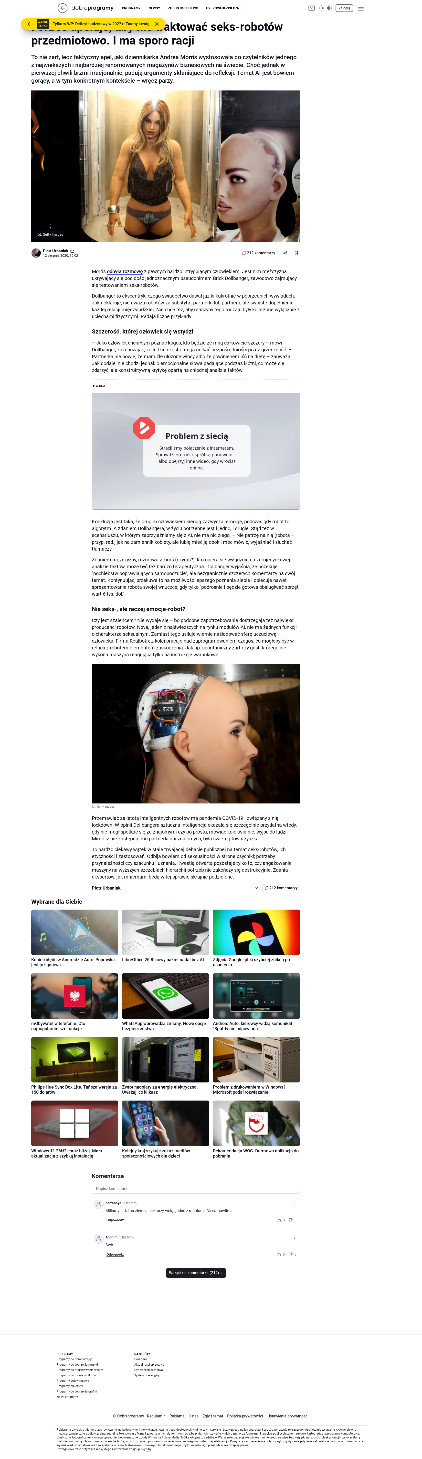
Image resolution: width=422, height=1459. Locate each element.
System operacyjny (146, 1375)
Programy (131, 8)
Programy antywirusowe (73, 1380)
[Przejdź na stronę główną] (63, 11)
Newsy (154, 8)
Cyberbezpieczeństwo (148, 1370)
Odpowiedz (115, 1220)
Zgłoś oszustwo (183, 8)
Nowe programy (67, 1397)
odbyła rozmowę (125, 271)
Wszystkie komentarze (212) (194, 1272)
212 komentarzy (261, 253)
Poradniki (140, 1359)
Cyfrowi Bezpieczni (223, 8)
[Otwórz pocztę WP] (312, 8)
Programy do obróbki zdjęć (74, 1359)
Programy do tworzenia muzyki (77, 1364)
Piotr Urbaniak (55, 251)
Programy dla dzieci (70, 1386)
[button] (325, 8)
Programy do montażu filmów (76, 1375)
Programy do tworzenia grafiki (77, 1391)
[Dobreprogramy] (96, 8)
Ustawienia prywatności (286, 1416)
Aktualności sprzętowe (149, 1364)
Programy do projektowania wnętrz (80, 1370)
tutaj (148, 1449)
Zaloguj (344, 8)
